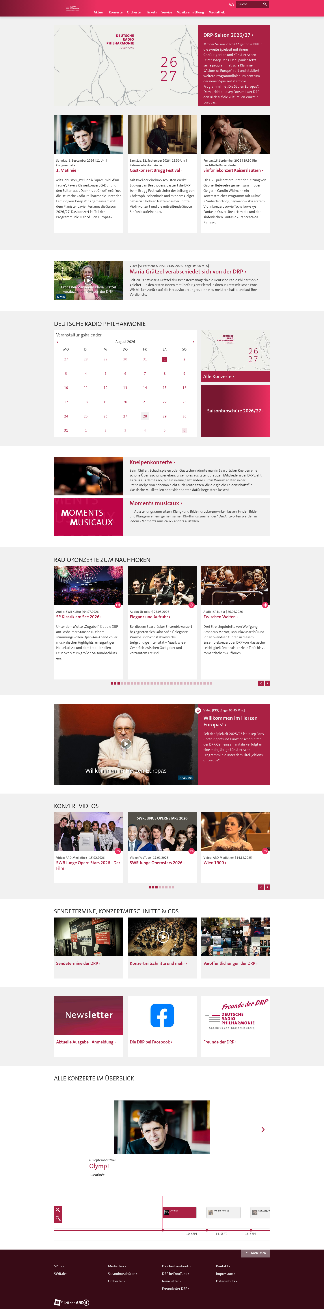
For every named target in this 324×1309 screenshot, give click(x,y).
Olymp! (99, 1166)
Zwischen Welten (219, 617)
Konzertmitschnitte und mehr (157, 963)
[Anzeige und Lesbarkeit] (231, 4)
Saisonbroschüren (121, 1274)
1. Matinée (66, 170)
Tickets (151, 12)
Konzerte (116, 12)
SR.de (58, 1266)
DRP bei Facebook (175, 1266)
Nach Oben (258, 1253)
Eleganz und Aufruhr (149, 617)
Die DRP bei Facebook (150, 1042)
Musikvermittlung (190, 12)
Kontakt (222, 1266)
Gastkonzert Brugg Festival (155, 170)
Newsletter (170, 1281)
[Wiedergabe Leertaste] (88, 280)
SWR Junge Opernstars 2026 (156, 863)
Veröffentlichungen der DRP (229, 963)
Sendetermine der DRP (77, 963)
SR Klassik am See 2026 (77, 617)
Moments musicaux (154, 503)
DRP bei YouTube (174, 1274)
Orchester (134, 12)
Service (166, 12)
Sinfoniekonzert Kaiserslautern (232, 170)
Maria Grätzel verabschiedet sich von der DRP (186, 271)
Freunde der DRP (218, 1042)
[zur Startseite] (71, 8)
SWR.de (60, 1274)
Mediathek (217, 12)
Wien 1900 (213, 863)
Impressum (224, 1274)
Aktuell (99, 12)
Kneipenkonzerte (151, 462)
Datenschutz (225, 1281)
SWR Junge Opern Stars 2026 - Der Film (88, 865)
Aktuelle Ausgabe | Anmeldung (85, 1042)
